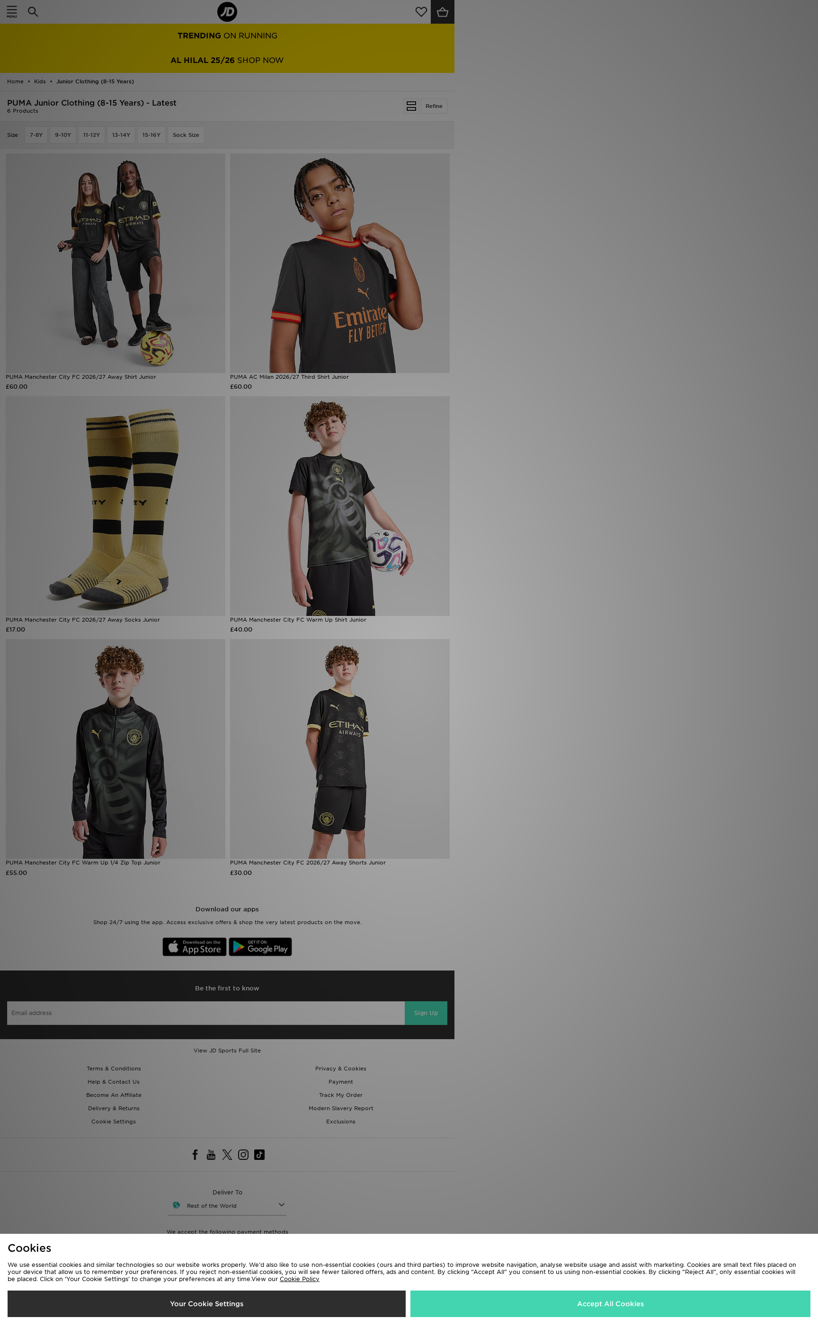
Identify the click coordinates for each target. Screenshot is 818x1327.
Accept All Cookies (610, 1304)
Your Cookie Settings (206, 1304)
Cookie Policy (300, 1278)
